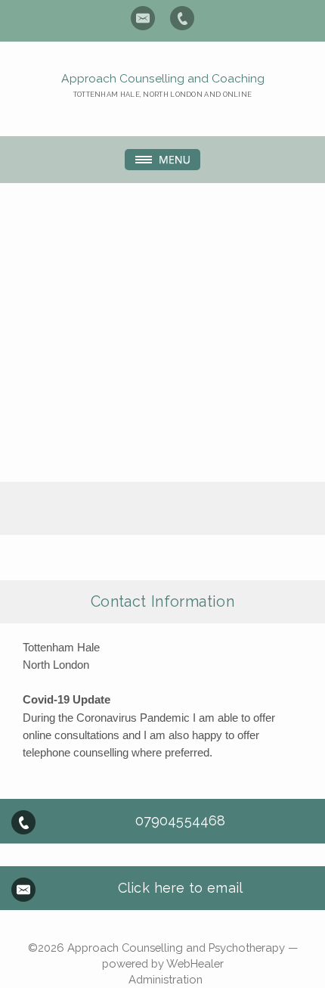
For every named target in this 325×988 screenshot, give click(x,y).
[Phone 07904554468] (182, 18)
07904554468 (180, 820)
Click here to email (180, 888)
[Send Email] (143, 18)
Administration (165, 979)
